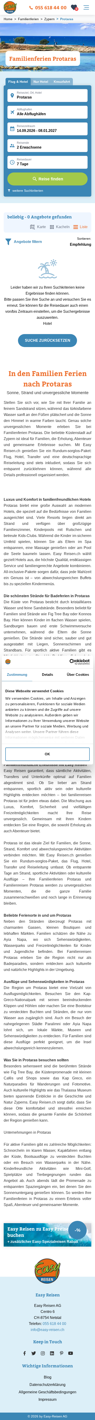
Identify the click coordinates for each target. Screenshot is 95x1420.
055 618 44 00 (51, 7)
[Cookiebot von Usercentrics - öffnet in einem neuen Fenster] (69, 662)
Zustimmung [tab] (17, 674)
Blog (47, 1377)
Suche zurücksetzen (47, 340)
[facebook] (24, 1353)
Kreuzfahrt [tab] (62, 81)
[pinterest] (61, 1353)
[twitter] (33, 1353)
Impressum (47, 1399)
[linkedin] (52, 1353)
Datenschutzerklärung (47, 1385)
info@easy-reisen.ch (47, 1330)
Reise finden (51, 179)
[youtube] (70, 1353)
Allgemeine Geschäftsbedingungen (47, 1392)
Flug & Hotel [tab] (18, 81)
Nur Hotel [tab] (40, 81)
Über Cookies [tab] (78, 674)
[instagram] (43, 1353)
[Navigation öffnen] (86, 7)
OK (47, 754)
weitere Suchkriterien (27, 190)
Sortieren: (84, 238)
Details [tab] (47, 674)
